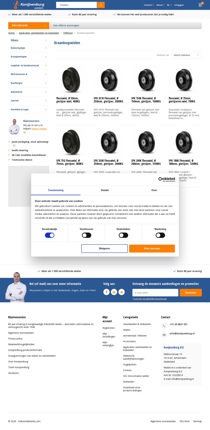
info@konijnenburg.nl (182, 333)
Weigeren (104, 248)
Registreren (109, 327)
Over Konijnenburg (18, 361)
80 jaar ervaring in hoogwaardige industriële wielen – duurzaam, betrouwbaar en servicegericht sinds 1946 (51, 325)
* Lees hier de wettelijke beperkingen (149, 298)
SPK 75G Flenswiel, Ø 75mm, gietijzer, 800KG (69, 162)
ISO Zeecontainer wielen (136, 375)
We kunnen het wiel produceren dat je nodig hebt (145, 14)
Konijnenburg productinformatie (25, 350)
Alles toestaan (152, 248)
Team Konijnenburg (18, 367)
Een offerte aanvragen (66, 25)
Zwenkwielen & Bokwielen (137, 324)
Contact (127, 370)
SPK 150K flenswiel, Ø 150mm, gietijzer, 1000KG (146, 99)
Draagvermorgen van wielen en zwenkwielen (32, 355)
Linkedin (114, 292)
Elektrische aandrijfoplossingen (133, 357)
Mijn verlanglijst (108, 344)
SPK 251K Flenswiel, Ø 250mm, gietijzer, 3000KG (108, 99)
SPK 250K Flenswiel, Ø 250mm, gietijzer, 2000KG (108, 162)
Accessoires (129, 341)
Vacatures (13, 373)
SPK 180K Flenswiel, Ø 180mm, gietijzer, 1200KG (183, 162)
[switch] (86, 235)
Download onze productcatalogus (132, 389)
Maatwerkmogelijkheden (21, 344)
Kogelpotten (129, 364)
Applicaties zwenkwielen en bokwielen (137, 348)
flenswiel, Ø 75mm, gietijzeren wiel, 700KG (182, 99)
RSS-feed (184, 421)
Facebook (106, 292)
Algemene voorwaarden (163, 421)
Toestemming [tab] (55, 190)
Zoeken (101, 5)
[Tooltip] (14, 146)
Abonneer (190, 292)
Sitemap (197, 421)
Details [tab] (105, 190)
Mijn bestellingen (109, 335)
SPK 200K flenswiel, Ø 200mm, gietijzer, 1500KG (146, 162)
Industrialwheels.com (29, 421)
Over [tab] (154, 190)
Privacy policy (15, 338)
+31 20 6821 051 (179, 324)
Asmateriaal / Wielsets (135, 335)
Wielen (126, 329)
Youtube (121, 292)
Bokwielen (128, 381)
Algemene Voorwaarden (21, 332)
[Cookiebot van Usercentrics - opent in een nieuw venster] (161, 179)
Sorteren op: (163, 55)
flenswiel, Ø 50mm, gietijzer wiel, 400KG (68, 99)
